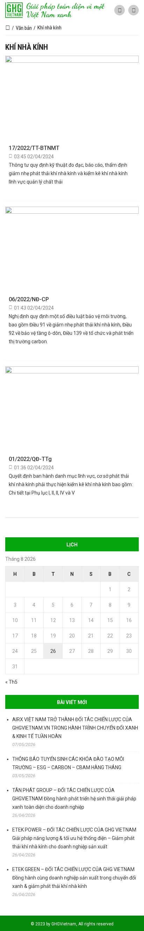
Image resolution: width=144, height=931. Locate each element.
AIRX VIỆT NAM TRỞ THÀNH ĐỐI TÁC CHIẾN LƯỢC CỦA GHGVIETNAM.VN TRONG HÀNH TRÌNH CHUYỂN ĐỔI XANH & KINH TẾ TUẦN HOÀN (75, 728)
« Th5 (11, 682)
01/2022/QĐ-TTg (30, 459)
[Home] (7, 28)
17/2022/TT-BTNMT (34, 148)
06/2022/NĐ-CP (29, 299)
